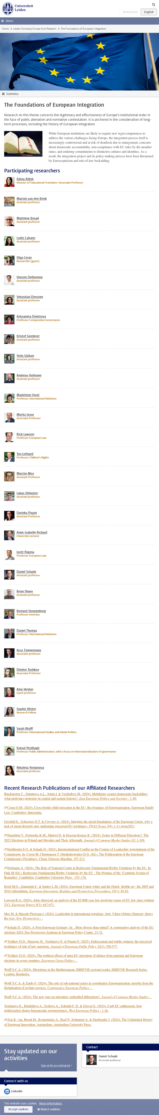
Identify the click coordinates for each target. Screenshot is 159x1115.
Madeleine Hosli (28, 395)
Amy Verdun (25, 689)
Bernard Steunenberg (31, 611)
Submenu (12, 94)
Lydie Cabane (26, 238)
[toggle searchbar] (153, 4)
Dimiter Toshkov (28, 670)
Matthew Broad (28, 218)
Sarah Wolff (25, 728)
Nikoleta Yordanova (30, 768)
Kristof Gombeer (28, 336)
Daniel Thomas (27, 630)
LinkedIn (13, 1092)
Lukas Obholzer (27, 493)
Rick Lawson (25, 434)
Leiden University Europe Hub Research (34, 28)
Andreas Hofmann (29, 375)
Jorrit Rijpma (25, 552)
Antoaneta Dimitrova (31, 316)
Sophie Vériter (26, 709)
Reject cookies (50, 1109)
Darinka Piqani (27, 513)
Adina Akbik (25, 179)
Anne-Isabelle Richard (32, 532)
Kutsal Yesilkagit (28, 748)
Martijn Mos (25, 473)
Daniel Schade (26, 572)
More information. (51, 1103)
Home (5, 28)
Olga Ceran (24, 257)
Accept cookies (18, 1109)
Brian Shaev (25, 591)
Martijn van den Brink (32, 199)
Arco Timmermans (29, 650)
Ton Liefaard (25, 454)
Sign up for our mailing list (55, 1065)
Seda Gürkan (25, 356)
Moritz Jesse (25, 415)
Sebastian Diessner (30, 297)
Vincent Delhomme (30, 277)
